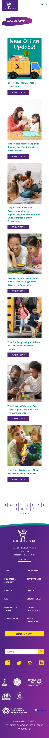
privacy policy (24, 729)
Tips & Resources (32, 620)
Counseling (33, 571)
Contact (31, 591)
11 (27, 509)
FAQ (6, 599)
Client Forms (34, 599)
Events (8, 591)
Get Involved (34, 579)
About (7, 571)
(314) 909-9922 (24, 560)
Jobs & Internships (33, 609)
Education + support (11, 581)
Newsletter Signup (10, 609)
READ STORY (18, 92)
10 (22, 509)
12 (32, 509)
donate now (24, 634)
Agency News (11, 619)
